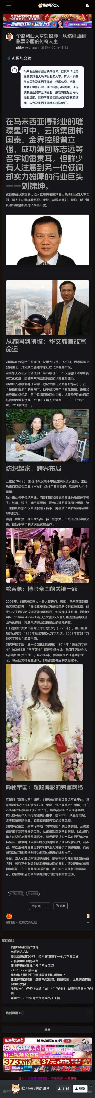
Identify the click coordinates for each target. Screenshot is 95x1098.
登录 (81, 1088)
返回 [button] (47, 1029)
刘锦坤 (20, 47)
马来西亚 (17, 893)
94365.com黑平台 (24, 970)
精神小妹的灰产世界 (24, 947)
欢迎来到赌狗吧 (35, 1089)
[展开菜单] (8, 5)
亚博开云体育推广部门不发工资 (32, 965)
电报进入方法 (20, 951)
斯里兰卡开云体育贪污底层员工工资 (35, 998)
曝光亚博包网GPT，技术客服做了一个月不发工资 (45, 956)
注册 (65, 1088)
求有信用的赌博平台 (24, 961)
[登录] (87, 5)
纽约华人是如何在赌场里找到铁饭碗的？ (38, 974)
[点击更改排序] (88, 1013)
